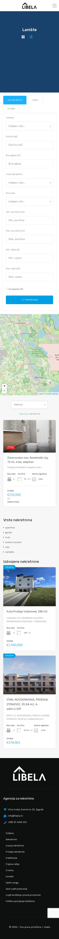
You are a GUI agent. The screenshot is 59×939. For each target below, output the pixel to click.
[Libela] (29, 7)
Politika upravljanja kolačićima (20, 901)
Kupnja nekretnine (15, 846)
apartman (10, 528)
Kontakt (10, 876)
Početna (10, 833)
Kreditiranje (11, 858)
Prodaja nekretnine (15, 852)
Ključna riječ (11, 136)
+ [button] (4, 386)
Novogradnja (16, 289)
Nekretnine (11, 839)
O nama (9, 870)
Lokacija (10, 118)
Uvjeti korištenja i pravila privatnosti (23, 895)
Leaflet (40, 394)
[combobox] (29, 126)
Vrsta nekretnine (14, 174)
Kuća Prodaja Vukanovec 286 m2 (27, 611)
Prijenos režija (12, 864)
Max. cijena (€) (13, 268)
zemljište (9, 552)
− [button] (4, 391)
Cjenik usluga (12, 883)
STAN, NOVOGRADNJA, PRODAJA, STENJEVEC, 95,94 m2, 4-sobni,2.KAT (28, 704)
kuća (7, 537)
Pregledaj (29, 446)
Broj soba (10, 193)
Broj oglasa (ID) (13, 155)
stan (7, 547)
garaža (8, 532)
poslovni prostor (13, 542)
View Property (29, 598)
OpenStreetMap (52, 394)
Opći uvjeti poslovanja (16, 889)
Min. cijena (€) (13, 250)
